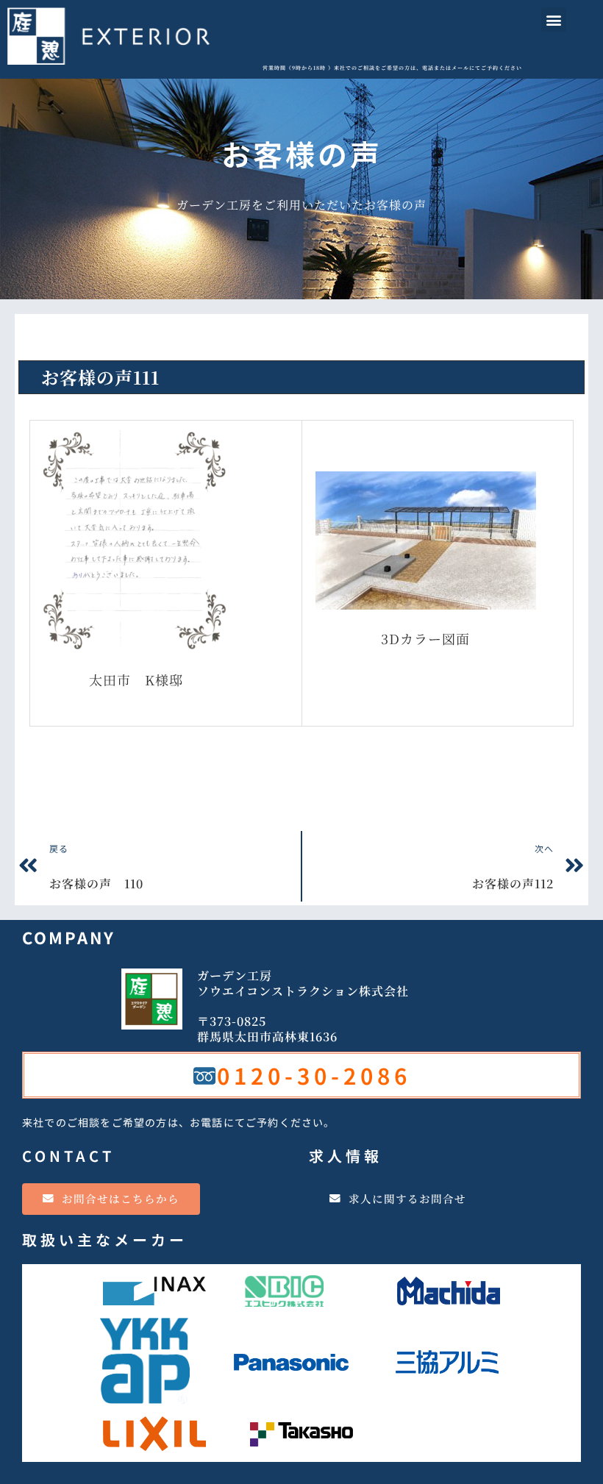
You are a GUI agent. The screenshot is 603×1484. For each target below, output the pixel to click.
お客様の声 (62, 339)
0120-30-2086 (314, 1075)
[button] (553, 19)
